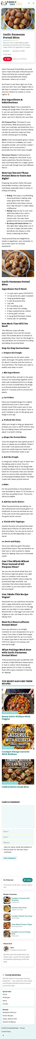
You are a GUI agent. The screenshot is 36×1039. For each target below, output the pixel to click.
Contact (5, 1004)
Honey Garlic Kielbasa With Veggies (16, 717)
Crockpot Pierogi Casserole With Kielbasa (15, 753)
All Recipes (6, 997)
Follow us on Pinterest (20, 59)
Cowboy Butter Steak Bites (15, 787)
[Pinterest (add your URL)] (3, 1035)
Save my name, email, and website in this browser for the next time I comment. (18, 849)
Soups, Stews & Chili (10, 783)
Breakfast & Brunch (10, 712)
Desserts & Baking (9, 1022)
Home (5, 994)
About (5, 1001)
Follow (28, 880)
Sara (7, 51)
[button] (29, 3)
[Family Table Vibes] (12, 3)
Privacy (22, 1028)
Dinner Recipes (8, 748)
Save (9, 59)
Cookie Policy (6, 1031)
